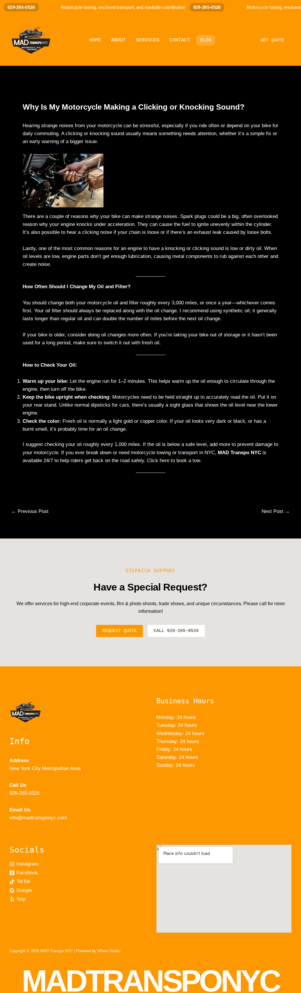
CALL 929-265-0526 (176, 630)
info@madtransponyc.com (38, 818)
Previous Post (30, 511)
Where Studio (108, 951)
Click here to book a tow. (174, 460)
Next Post (276, 511)
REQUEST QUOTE (119, 630)
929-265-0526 (200, 7)
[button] (272, 40)
